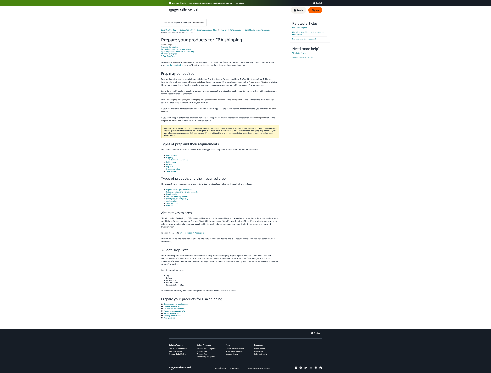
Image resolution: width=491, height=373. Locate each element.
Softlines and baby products (177, 196)
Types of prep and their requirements (176, 49)
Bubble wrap (171, 162)
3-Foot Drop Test (168, 56)
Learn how (239, 3)
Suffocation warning (179, 160)
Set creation (171, 171)
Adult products (172, 201)
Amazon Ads (202, 354)
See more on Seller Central (302, 57)
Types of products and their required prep (177, 51)
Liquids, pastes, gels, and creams (179, 189)
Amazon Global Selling (177, 354)
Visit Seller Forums (299, 53)
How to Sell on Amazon (178, 349)
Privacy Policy (234, 368)
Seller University (260, 354)
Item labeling (171, 155)
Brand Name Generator (235, 351)
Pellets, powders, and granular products (182, 192)
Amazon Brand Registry (206, 349)
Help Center (258, 351)
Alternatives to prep (169, 54)
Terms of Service (220, 368)
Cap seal (169, 167)
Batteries (169, 206)
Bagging (169, 157)
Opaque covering (173, 169)
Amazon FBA (202, 351)
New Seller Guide (175, 351)
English (317, 333)
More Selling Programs (206, 357)
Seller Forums (259, 349)
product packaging (174, 65)
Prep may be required (169, 47)
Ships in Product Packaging (192, 233)
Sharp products (172, 203)
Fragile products (172, 194)
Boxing (169, 164)
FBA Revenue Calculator (235, 349)
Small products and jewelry (177, 199)
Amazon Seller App (233, 354)
